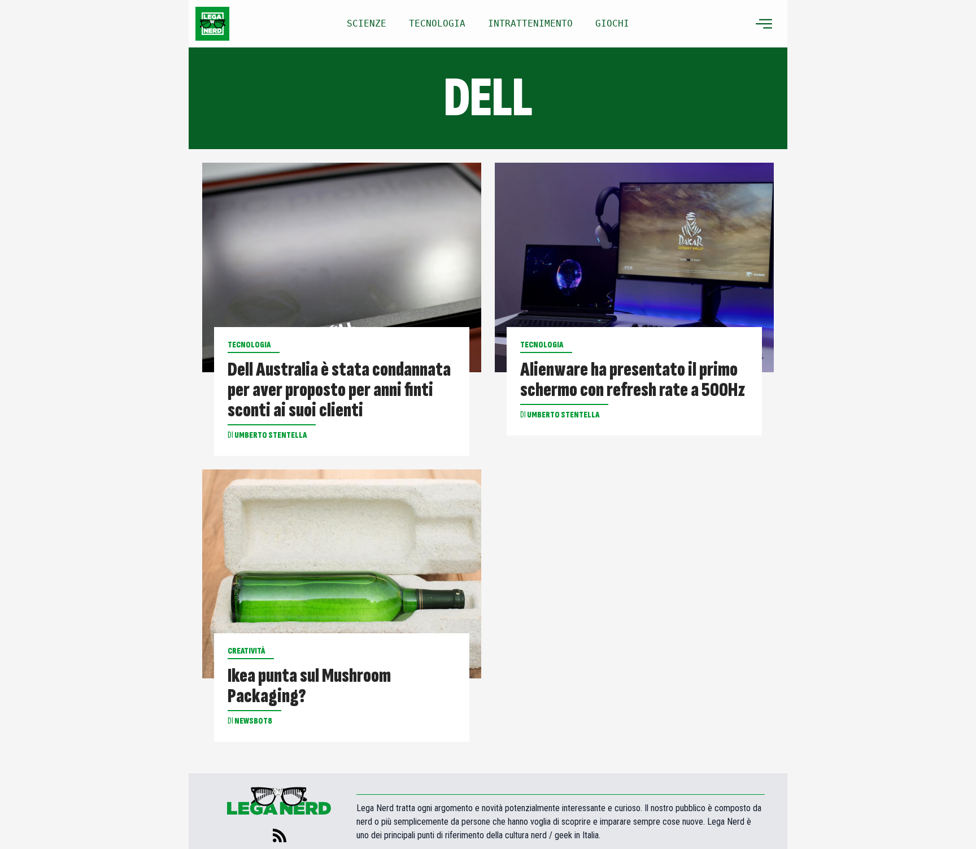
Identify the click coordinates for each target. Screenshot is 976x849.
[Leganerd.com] (212, 24)
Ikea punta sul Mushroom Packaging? (309, 686)
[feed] (279, 835)
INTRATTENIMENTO (530, 23)
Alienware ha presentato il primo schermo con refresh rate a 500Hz (633, 380)
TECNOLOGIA (437, 23)
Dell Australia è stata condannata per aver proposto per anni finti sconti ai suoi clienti (339, 390)
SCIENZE (366, 23)
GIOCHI (612, 23)
